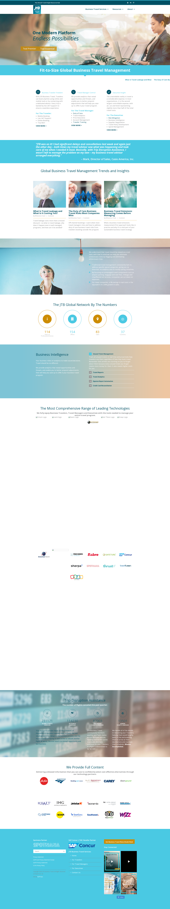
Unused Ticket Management (103, 354)
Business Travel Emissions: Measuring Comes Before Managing (118, 213)
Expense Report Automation (103, 381)
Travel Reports (98, 372)
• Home (72, 855)
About (130, 9)
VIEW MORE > (41, 126)
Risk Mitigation (114, 118)
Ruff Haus (40, 877)
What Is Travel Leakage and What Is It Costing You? (117, 80)
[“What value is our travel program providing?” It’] (129, 861)
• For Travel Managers (78, 864)
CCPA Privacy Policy (39, 865)
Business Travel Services (95, 9)
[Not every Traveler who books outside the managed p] (129, 883)
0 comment (51, 216)
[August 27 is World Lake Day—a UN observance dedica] (112, 861)
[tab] (111, 354)
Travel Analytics (98, 377)
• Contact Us (74, 872)
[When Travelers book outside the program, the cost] (112, 883)
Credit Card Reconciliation (102, 386)
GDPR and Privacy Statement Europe (43, 860)
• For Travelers (75, 860)
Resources (117, 9)
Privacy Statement (38, 857)
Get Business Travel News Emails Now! (119, 842)
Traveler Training (79, 122)
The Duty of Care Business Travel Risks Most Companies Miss (84, 213)
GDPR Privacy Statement (40, 862)
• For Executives (76, 868)
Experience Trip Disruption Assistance (57, 47)
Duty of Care (78, 113)
